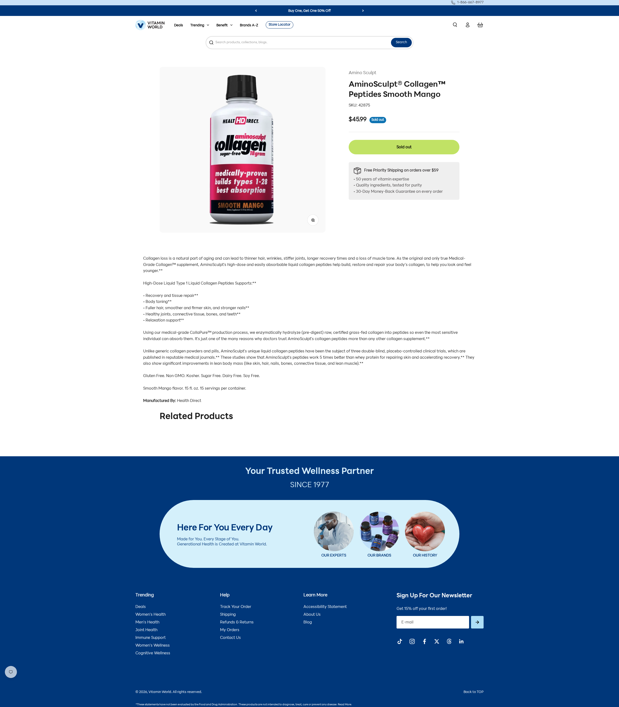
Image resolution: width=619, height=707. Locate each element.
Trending (197, 25)
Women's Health (150, 615)
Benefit (222, 25)
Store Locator (279, 25)
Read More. (345, 704)
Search (401, 42)
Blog (307, 622)
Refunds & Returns (237, 622)
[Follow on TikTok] (400, 641)
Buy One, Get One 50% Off (309, 11)
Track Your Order (235, 607)
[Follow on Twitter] (437, 641)
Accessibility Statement (325, 607)
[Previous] (256, 11)
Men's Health (147, 622)
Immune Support (150, 638)
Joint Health (146, 630)
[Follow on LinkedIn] (461, 641)
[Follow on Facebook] (424, 641)
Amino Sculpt (362, 73)
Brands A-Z (249, 25)
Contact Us (230, 638)
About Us (312, 615)
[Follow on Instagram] (412, 641)
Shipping (228, 615)
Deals (178, 25)
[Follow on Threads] (449, 641)
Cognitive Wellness (152, 653)
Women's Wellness (152, 646)
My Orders (229, 630)
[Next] (363, 11)
